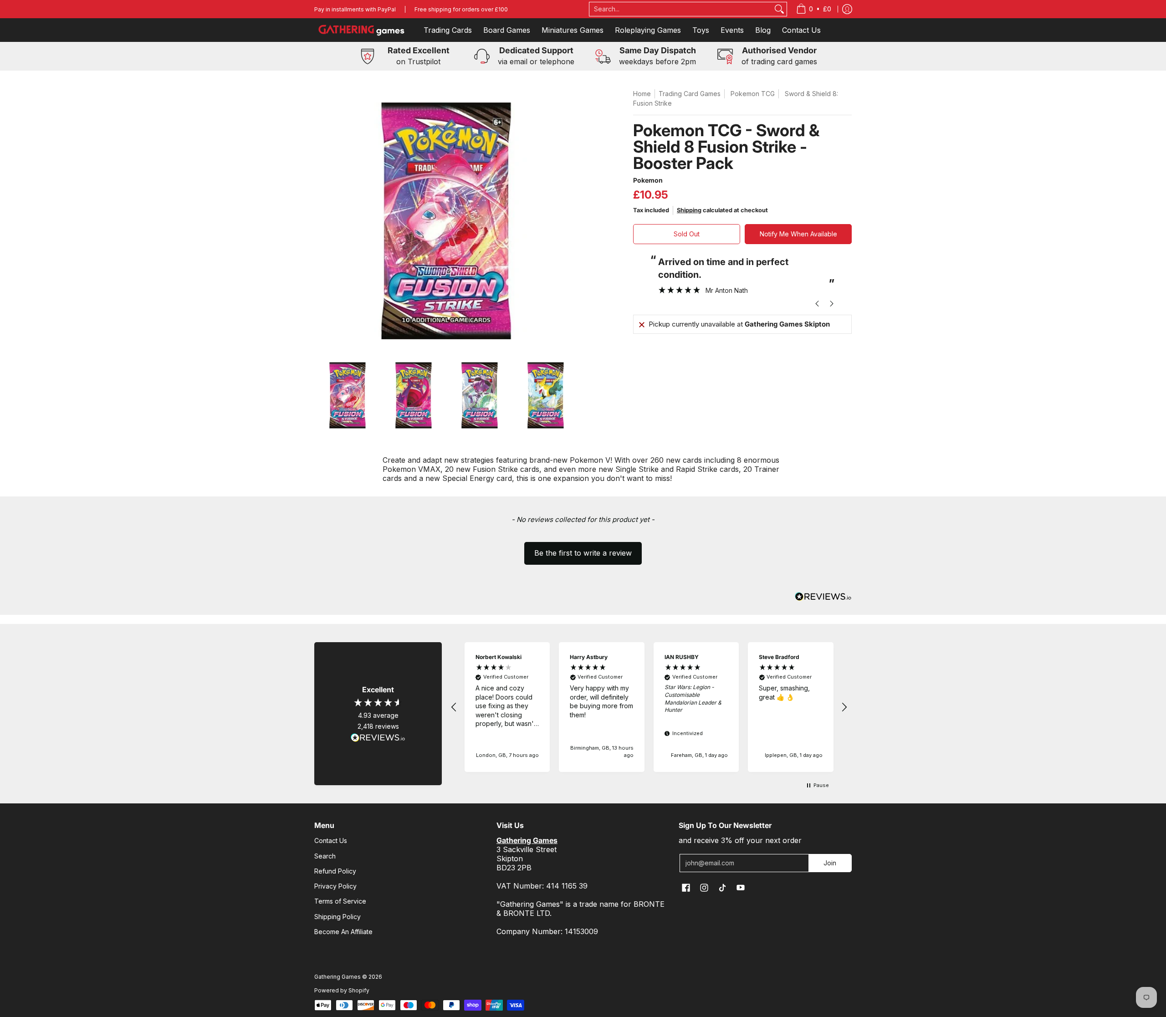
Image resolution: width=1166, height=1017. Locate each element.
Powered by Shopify (341, 990)
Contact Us (330, 840)
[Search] (779, 9)
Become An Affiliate (343, 931)
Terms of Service (340, 901)
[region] (649, 707)
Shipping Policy (337, 916)
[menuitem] (813, 9)
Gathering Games (337, 976)
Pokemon (648, 180)
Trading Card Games (690, 93)
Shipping (689, 210)
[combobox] (680, 9)
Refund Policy (335, 871)
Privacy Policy (335, 886)
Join (829, 863)
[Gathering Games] (362, 30)
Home (642, 93)
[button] (583, 549)
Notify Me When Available (798, 234)
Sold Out (687, 234)
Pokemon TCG (753, 93)
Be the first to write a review (583, 552)
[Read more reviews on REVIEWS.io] (378, 737)
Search (325, 856)
